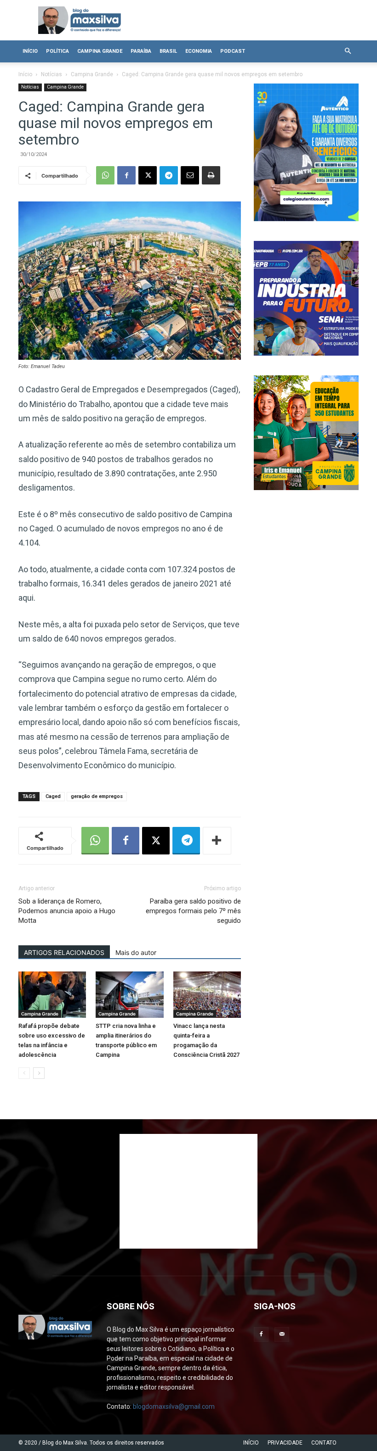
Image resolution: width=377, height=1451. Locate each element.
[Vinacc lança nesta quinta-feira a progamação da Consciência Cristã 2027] (207, 994)
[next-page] (39, 1073)
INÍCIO (251, 1443)
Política (57, 51)
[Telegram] (169, 175)
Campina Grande (99, 51)
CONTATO (324, 1443)
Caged (53, 796)
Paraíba (141, 51)
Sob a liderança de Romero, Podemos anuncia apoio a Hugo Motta (66, 911)
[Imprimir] (211, 175)
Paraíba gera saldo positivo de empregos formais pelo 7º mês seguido (193, 911)
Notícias (51, 74)
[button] (348, 51)
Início (30, 51)
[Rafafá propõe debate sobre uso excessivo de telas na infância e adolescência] (52, 994)
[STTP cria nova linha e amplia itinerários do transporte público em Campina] (129, 994)
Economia (198, 51)
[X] (147, 175)
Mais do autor (135, 952)
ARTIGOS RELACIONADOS (64, 952)
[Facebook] (126, 175)
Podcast (232, 51)
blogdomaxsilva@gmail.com (174, 1406)
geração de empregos (97, 796)
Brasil (168, 51)
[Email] (190, 175)
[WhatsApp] (105, 175)
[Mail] (281, 1334)
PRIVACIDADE (285, 1443)
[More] (217, 840)
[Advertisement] (188, 1191)
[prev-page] (24, 1073)
